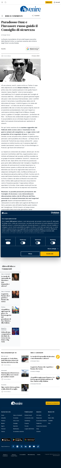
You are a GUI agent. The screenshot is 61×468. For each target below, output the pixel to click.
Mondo (3, 423)
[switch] (23, 243)
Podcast (3, 428)
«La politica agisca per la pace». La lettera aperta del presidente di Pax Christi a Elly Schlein (6, 316)
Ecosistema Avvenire (41, 420)
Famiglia (15, 423)
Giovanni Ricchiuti (36, 383)
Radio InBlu (51, 418)
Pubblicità (39, 423)
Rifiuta (30, 253)
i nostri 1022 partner (11, 221)
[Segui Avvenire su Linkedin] (25, 446)
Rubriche (15, 426)
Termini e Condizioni (5, 455)
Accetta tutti (49, 253)
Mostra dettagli (52, 248)
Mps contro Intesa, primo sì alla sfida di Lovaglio (10, 388)
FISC (49, 423)
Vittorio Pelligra (36, 371)
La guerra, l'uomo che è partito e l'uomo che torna (5, 297)
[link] (48, 2)
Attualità (3, 418)
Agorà (2, 426)
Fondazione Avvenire (41, 426)
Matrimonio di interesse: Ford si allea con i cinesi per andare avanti (10, 375)
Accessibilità (23, 454)
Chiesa (3, 431)
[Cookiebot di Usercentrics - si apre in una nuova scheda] (52, 213)
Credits (38, 454)
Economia (15, 418)
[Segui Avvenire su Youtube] (34, 446)
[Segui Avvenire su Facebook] (13, 446)
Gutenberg (27, 420)
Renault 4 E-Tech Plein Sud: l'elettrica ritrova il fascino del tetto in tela (9, 360)
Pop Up (26, 426)
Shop (37, 428)
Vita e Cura (16, 420)
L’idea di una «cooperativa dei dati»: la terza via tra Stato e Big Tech (5, 337)
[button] (2, 2)
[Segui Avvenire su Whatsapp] (30, 446)
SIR (49, 415)
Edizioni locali (28, 415)
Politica (3, 420)
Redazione (39, 418)
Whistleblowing (31, 454)
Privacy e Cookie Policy (14, 455)
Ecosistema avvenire (18, 431)
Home (2, 415)
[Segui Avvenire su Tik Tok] (38, 446)
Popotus (27, 423)
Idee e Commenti (17, 415)
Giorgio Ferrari (6, 35)
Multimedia (16, 428)
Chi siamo (38, 415)
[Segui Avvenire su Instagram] (17, 446)
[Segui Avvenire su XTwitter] (21, 446)
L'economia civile (29, 418)
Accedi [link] (58, 2)
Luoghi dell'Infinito (29, 428)
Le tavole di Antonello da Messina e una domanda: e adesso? (5, 281)
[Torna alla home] (2, 16)
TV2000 (50, 420)
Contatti (38, 431)
